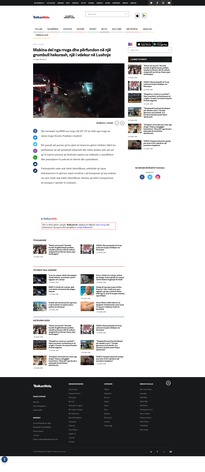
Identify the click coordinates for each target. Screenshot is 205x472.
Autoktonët (73, 389)
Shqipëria (52, 29)
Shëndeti (99, 3)
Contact (36, 435)
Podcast (72, 425)
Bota (104, 29)
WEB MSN (144, 425)
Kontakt (133, 3)
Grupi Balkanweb (84, 227)
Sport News (73, 430)
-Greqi (79, 35)
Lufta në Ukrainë (104, 41)
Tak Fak (72, 438)
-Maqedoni (80, 40)
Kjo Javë (72, 401)
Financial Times (145, 417)
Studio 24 (72, 434)
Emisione (61, 3)
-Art (113, 35)
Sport (92, 29)
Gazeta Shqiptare (39, 406)
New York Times (146, 389)
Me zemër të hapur (76, 409)
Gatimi (107, 3)
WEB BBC (143, 397)
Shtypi (83, 3)
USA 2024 (104, 35)
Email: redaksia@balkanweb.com (45, 439)
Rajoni (80, 29)
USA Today (144, 430)
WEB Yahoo (144, 421)
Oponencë (72, 421)
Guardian (143, 393)
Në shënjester (74, 413)
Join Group (101, 224)
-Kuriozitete (131, 35)
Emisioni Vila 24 (74, 393)
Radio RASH (37, 410)
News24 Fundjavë (75, 417)
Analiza (147, 29)
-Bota (91, 35)
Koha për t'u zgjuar (76, 405)
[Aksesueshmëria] (4, 459)
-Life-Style (130, 40)
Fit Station (73, 397)
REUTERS (143, 405)
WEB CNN (144, 401)
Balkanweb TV (39, 3)
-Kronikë (50, 35)
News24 (125, 3)
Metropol (132, 29)
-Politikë (50, 40)
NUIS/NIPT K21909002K (42, 427)
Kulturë (116, 29)
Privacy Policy (38, 431)
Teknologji (41, 35)
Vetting (71, 442)
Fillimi (38, 29)
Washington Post (146, 409)
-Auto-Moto (39, 41)
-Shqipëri (93, 40)
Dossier (91, 3)
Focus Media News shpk (42, 423)
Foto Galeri (51, 3)
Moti (68, 3)
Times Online (145, 413)
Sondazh (75, 3)
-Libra (113, 40)
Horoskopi (116, 3)
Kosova (67, 29)
